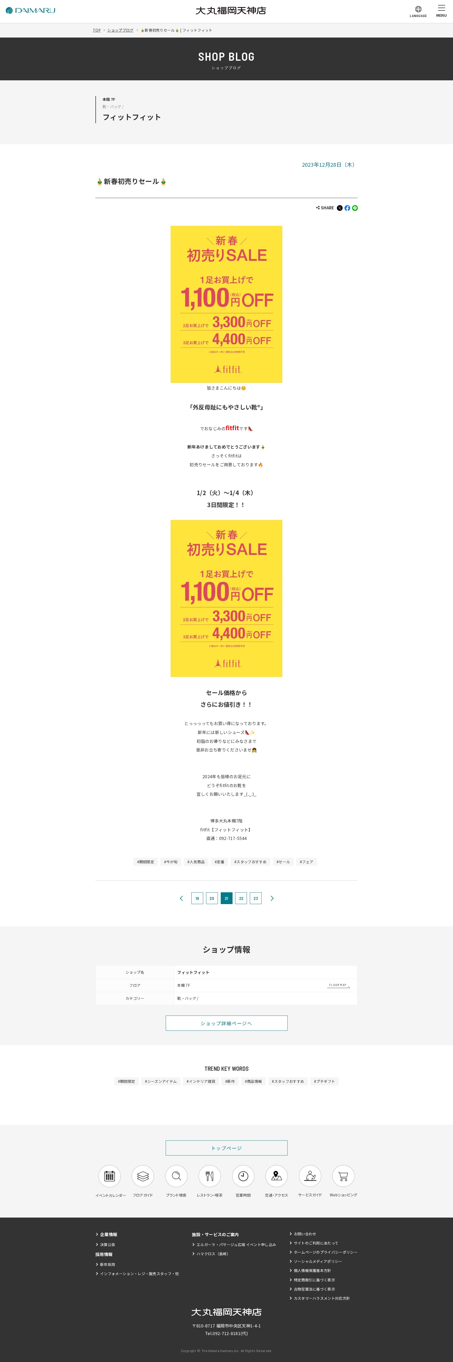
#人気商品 (196, 861)
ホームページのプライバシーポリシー (326, 1252)
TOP (97, 30)
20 (211, 898)
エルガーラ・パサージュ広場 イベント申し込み (236, 1244)
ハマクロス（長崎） (213, 1253)
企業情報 (108, 1234)
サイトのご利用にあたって (316, 1243)
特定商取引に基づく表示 (314, 1279)
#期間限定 (145, 861)
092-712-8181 (226, 1333)
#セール (283, 861)
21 (226, 898)
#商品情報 (253, 1081)
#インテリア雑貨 (201, 1081)
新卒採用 (107, 1264)
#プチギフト (324, 1081)
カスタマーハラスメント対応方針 (322, 1298)
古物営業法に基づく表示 (314, 1289)
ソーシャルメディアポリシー (318, 1261)
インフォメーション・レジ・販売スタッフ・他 (139, 1273)
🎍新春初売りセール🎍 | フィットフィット (176, 30)
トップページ (226, 1148)
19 (197, 898)
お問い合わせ (305, 1233)
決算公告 (107, 1244)
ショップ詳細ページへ (226, 1023)
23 (256, 898)
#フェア (306, 861)
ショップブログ (120, 30)
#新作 (230, 1081)
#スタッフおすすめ (250, 861)
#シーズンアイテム (161, 1081)
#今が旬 (170, 861)
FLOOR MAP (337, 985)
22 (241, 898)
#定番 (219, 861)
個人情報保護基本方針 (312, 1270)
